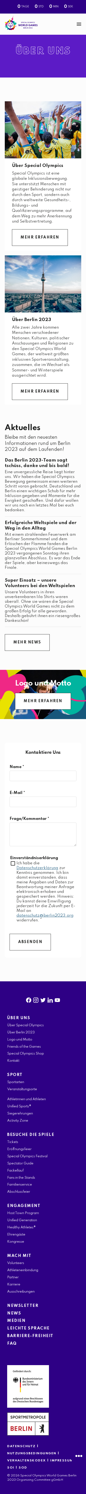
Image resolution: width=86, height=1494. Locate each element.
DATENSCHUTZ (21, 1446)
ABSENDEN (30, 942)
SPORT (15, 1075)
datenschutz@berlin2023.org (45, 916)
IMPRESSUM (61, 1460)
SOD (23, 1467)
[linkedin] (50, 999)
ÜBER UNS (18, 1018)
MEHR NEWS (27, 642)
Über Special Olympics (37, 165)
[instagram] (35, 999)
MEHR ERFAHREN (40, 237)
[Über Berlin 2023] (43, 283)
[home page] (21, 23)
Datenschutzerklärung (37, 868)
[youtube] (57, 999)
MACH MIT (19, 1256)
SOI (10, 1467)
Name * (17, 767)
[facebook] (28, 999)
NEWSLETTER (22, 1306)
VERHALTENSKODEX (26, 1460)
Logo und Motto (43, 683)
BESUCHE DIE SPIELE (30, 1135)
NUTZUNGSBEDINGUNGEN (31, 1453)
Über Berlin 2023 (31, 319)
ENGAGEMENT (23, 1206)
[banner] (43, 24)
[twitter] (43, 999)
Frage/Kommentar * (29, 819)
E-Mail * (17, 793)
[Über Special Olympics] (43, 129)
